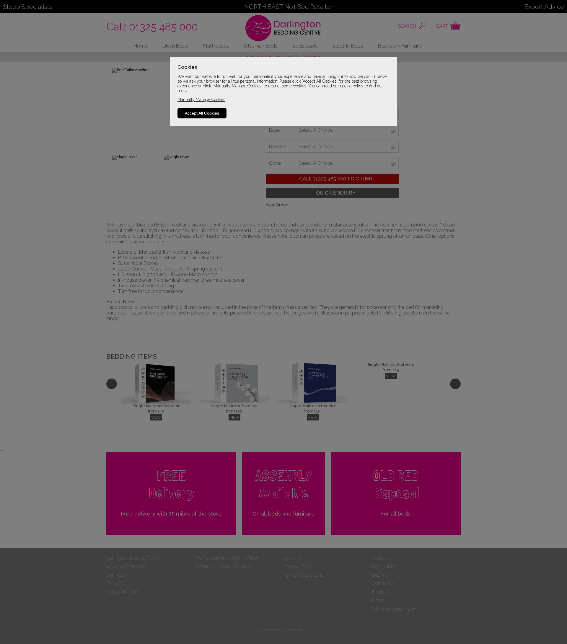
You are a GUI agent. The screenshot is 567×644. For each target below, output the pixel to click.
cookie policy (352, 86)
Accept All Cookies (202, 113)
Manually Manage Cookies (201, 99)
